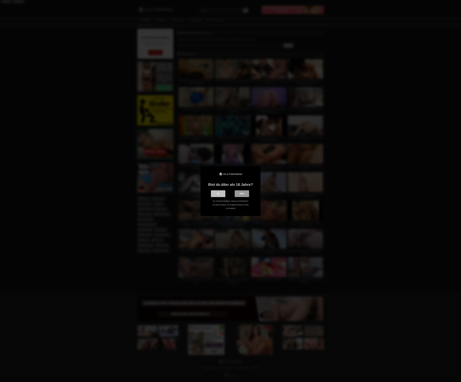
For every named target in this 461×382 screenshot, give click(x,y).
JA (218, 194)
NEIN (242, 194)
